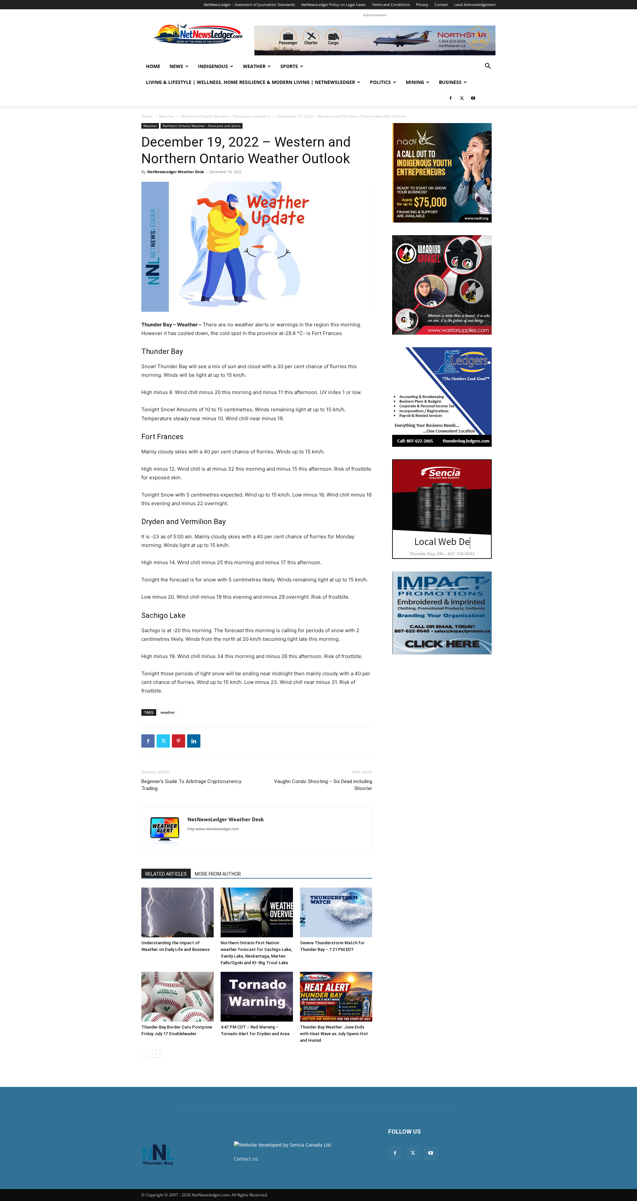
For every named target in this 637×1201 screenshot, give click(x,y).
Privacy (422, 4)
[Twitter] (462, 98)
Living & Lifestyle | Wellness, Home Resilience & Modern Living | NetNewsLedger (250, 82)
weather (168, 712)
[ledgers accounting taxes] (442, 397)
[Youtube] (473, 98)
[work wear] (442, 285)
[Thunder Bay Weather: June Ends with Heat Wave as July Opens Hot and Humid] (336, 997)
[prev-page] (145, 1053)
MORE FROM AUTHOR (218, 874)
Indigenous (213, 66)
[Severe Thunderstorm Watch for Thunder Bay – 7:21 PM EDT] (336, 912)
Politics (380, 82)
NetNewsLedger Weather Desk (175, 171)
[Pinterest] (178, 741)
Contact (441, 4)
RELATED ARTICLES (166, 874)
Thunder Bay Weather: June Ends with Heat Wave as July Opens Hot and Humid (334, 1034)
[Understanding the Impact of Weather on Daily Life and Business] (177, 912)
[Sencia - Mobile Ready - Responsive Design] (442, 509)
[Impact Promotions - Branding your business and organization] (442, 612)
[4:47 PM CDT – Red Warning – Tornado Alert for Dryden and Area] (257, 997)
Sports (289, 66)
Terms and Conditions (391, 4)
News (176, 66)
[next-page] (156, 1053)
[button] (488, 67)
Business (450, 82)
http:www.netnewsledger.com (213, 829)
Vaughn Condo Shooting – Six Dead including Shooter (323, 784)
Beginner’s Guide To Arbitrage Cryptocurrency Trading (191, 784)
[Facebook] (451, 98)
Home (153, 66)
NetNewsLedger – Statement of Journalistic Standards (249, 4)
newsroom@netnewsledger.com (295, 1159)
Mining (415, 82)
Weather (254, 66)
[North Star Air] (375, 40)
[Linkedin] (193, 741)
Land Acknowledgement (475, 4)
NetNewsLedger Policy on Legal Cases (333, 4)
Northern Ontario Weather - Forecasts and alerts (226, 116)
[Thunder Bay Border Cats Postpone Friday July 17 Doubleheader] (177, 997)
